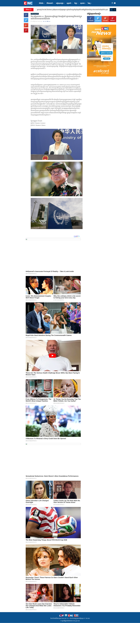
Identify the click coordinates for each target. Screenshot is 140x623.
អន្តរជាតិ (69, 3)
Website (112, 20)
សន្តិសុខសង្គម (59, 3)
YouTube (105, 20)
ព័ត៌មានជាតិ (50, 3)
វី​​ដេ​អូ (89, 3)
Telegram (98, 20)
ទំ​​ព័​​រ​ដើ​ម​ (41, 3)
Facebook (90, 20)
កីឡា (75, 3)
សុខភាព (82, 3)
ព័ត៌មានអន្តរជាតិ (34, 14)
